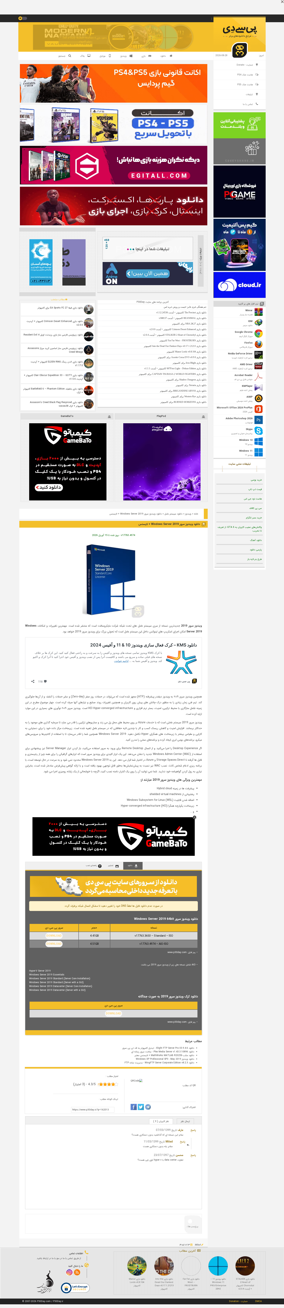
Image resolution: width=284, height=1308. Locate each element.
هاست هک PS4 (245, 75)
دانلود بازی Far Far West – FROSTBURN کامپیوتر (191, 1284)
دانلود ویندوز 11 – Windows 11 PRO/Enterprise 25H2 (218, 1284)
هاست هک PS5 (245, 84)
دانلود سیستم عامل (173, 514)
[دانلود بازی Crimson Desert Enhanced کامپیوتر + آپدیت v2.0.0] (89, 323)
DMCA (258, 1301)
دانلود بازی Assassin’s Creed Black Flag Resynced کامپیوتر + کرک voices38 (56, 404)
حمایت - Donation (238, 1301)
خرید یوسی (256, 480)
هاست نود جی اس (253, 499)
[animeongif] (148, 284)
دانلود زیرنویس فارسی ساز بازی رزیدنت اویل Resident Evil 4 (53, 335)
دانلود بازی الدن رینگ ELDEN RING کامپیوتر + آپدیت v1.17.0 (57, 363)
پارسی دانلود (256, 550)
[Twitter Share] (141, 1107)
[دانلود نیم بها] (113, 896)
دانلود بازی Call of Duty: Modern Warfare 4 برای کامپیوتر (85, 39)
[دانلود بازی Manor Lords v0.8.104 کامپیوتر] (137, 1266)
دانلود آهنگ (256, 540)
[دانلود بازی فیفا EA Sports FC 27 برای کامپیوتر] (89, 309)
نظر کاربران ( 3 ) (161, 1121)
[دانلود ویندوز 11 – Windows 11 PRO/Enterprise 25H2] (218, 1266)
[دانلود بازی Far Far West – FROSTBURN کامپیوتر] (191, 1266)
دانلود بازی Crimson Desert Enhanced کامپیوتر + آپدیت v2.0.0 (55, 323)
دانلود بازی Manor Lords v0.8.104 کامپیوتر (137, 1282)
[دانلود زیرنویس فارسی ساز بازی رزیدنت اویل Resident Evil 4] (89, 336)
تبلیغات (249, 94)
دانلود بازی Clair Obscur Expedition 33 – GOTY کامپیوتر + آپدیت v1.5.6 (53, 377)
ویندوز (188, 514)
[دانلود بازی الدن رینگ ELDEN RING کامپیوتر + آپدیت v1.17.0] (89, 363)
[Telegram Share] (148, 1107)
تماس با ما (248, 104)
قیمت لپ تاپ (255, 489)
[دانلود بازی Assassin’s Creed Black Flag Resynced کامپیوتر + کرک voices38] (89, 404)
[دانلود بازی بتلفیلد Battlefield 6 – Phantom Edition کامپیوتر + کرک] (89, 390)
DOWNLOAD (54, 936)
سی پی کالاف (255, 508)
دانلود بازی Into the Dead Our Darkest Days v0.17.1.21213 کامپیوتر (164, 1284)
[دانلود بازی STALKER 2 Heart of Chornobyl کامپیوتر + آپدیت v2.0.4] (245, 1266)
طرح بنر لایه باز (254, 559)
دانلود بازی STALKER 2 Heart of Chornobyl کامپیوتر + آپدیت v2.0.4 (245, 1284)
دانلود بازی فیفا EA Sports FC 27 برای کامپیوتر (60, 308)
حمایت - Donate (245, 65)
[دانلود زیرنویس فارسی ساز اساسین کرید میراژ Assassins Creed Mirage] (89, 350)
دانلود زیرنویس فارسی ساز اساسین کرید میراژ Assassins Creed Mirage (55, 350)
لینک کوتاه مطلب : (108, 1099)
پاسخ (193, 1130)
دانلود (163, 56)
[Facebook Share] (134, 1107)
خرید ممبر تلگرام (254, 518)
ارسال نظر (185, 1121)
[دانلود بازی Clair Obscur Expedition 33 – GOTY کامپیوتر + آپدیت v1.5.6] (89, 377)
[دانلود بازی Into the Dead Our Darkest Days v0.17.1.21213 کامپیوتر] (164, 1266)
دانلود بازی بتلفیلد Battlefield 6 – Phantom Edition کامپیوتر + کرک (53, 390)
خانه (196, 514)
